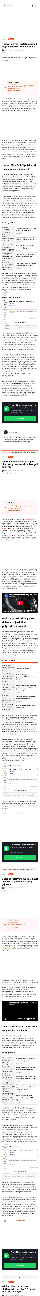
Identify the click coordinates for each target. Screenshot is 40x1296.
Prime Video (28, 519)
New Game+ (6, 948)
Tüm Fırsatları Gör (19, 322)
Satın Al (11, 305)
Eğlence (11, 457)
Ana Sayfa (4, 39)
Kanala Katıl (20, 418)
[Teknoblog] (9, 6)
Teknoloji (11, 39)
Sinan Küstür (8, 50)
